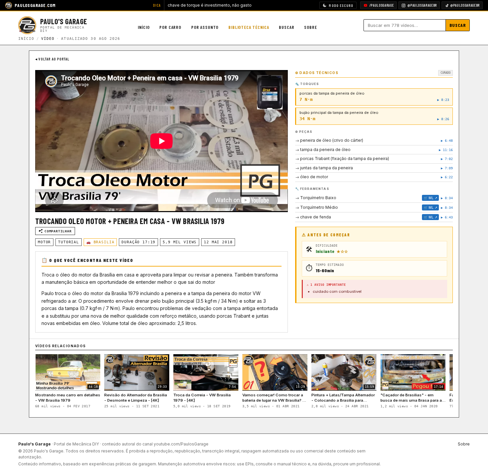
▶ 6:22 (447, 177)
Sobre (310, 27)
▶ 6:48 (447, 140)
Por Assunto (204, 27)
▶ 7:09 (447, 168)
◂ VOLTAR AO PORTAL (52, 58)
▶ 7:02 (447, 159)
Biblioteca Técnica (248, 27)
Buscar (286, 27)
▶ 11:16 (446, 150)
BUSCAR (457, 25)
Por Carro (170, 27)
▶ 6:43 (447, 217)
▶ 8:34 (447, 198)
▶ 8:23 (443, 100)
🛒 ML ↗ (430, 198)
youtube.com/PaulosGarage (181, 443)
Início (143, 27)
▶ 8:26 (443, 119)
